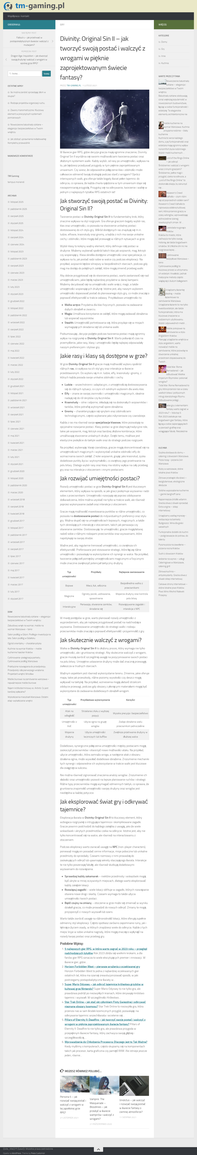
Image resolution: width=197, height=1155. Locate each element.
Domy (164, 42)
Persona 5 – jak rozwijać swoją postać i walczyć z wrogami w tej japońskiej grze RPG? (73, 1104)
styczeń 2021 (16, 464)
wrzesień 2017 (17, 542)
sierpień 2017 (17, 549)
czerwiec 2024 (17, 244)
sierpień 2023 (17, 265)
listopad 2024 (16, 230)
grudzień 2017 (17, 520)
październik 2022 (18, 315)
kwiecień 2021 (17, 442)
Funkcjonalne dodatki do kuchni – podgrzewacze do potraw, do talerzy (173, 536)
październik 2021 (18, 400)
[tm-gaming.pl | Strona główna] (35, 6)
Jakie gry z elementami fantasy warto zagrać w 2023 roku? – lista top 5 (173, 409)
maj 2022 (14, 350)
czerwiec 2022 (17, 343)
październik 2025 (18, 209)
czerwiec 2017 (17, 563)
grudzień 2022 (17, 301)
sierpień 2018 (17, 506)
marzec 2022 (16, 365)
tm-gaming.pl (74, 85)
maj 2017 (14, 570)
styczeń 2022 (16, 379)
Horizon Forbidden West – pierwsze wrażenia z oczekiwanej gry (102, 966)
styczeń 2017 (16, 598)
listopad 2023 (16, 251)
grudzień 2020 (17, 471)
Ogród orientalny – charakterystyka (24, 643)
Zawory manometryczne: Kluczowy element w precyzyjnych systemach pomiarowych (26, 114)
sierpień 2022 (17, 329)
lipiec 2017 (15, 556)
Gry (62, 24)
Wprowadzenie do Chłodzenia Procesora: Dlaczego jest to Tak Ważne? (106, 1042)
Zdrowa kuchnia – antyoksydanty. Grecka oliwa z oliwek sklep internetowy (173, 575)
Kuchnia (165, 63)
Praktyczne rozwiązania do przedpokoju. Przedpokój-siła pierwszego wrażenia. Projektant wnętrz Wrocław (27, 670)
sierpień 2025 (17, 216)
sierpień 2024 (17, 237)
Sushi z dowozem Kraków (171, 553)
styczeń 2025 (16, 223)
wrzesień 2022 (17, 322)
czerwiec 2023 (17, 272)
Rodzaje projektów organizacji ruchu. (27, 103)
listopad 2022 (16, 308)
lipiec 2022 (15, 336)
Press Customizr (38, 1153)
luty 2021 (14, 457)
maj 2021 (14, 435)
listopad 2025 (16, 202)
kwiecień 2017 (17, 577)
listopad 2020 (16, 478)
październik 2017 (18, 535)
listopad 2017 (16, 528)
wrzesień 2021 (17, 407)
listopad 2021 (16, 393)
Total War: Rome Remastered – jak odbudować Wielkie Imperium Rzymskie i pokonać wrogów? (173, 374)
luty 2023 (14, 287)
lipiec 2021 (15, 421)
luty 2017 (14, 591)
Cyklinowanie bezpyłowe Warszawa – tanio (174, 259)
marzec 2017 (16, 584)
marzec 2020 (16, 492)
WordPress (16, 1153)
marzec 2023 (16, 280)
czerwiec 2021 (17, 428)
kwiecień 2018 (17, 513)
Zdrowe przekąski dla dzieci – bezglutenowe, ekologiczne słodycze (173, 481)
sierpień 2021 (17, 414)
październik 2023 (18, 258)
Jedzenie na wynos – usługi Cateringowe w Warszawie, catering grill (172, 562)
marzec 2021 (16, 450)
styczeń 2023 (16, 294)
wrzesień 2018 (17, 499)
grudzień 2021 (17, 386)
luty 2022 (14, 372)
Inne (163, 56)
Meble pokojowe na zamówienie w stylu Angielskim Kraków (172, 332)
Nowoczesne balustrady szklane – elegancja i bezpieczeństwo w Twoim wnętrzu (25, 128)
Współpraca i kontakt (18, 16)
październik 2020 (18, 485)
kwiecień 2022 (17, 357)
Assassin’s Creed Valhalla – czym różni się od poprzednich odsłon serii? (174, 196)
